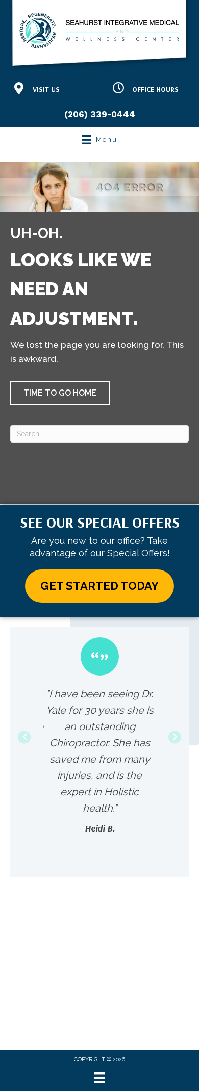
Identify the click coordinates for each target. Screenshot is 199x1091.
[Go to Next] (174, 737)
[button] (60, 393)
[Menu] (99, 1078)
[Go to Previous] (24, 737)
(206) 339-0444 (99, 114)
